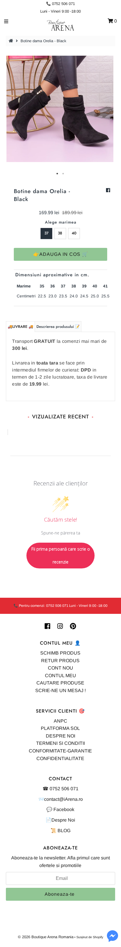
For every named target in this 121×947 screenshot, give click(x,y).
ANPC (60, 720)
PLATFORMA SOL (60, 728)
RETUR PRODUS (60, 660)
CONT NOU (60, 667)
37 (46, 233)
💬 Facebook (60, 809)
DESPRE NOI (60, 735)
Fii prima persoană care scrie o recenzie (60, 555)
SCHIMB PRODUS (60, 652)
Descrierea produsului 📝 (58, 326)
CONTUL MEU (60, 675)
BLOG (64, 830)
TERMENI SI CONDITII (60, 743)
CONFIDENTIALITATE (60, 758)
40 (74, 233)
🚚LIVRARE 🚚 (20, 326)
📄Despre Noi (60, 819)
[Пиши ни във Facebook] (112, 940)
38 (60, 233)
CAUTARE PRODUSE (60, 682)
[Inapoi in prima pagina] (12, 41)
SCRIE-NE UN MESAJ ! (60, 690)
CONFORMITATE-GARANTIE (60, 750)
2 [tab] (63, 174)
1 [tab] (57, 174)
